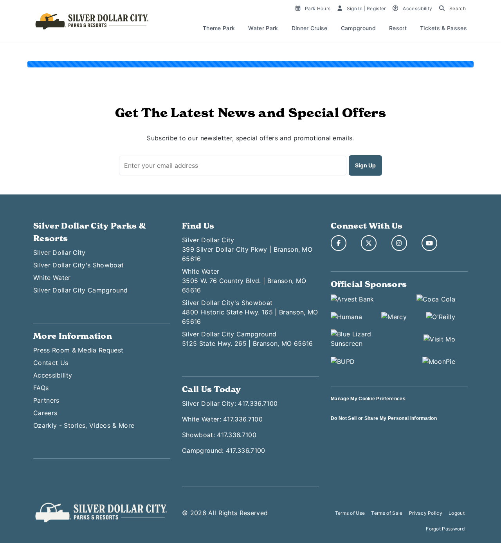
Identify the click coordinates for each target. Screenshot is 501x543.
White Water (52, 277)
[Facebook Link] (338, 243)
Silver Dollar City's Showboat (78, 265)
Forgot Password (445, 529)
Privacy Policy (425, 513)
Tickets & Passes (443, 28)
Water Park (263, 28)
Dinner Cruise (310, 28)
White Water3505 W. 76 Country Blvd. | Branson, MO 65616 (244, 280)
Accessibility (52, 375)
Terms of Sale (386, 513)
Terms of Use (350, 513)
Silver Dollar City (59, 252)
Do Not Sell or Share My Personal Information (384, 418)
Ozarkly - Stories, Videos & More (83, 425)
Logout (457, 513)
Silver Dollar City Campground (80, 290)
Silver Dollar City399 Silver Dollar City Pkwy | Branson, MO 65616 (247, 249)
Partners (46, 400)
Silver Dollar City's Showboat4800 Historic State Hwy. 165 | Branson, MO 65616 (250, 312)
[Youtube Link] (429, 243)
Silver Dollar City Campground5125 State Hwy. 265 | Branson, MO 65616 (247, 338)
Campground (358, 28)
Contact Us (50, 363)
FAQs (41, 388)
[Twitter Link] (369, 243)
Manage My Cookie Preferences (368, 398)
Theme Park (219, 28)
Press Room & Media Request (78, 350)
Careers (45, 413)
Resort (398, 28)
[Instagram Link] (399, 243)
